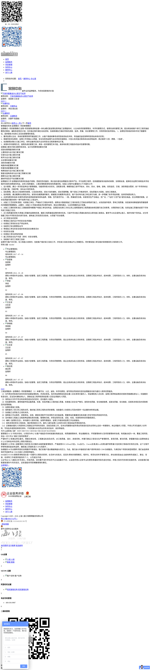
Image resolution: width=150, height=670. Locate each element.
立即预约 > (5, 465)
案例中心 (26, 79)
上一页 (18, 123)
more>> (3, 101)
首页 (7, 59)
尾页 (29, 123)
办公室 (33, 79)
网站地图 (5, 524)
